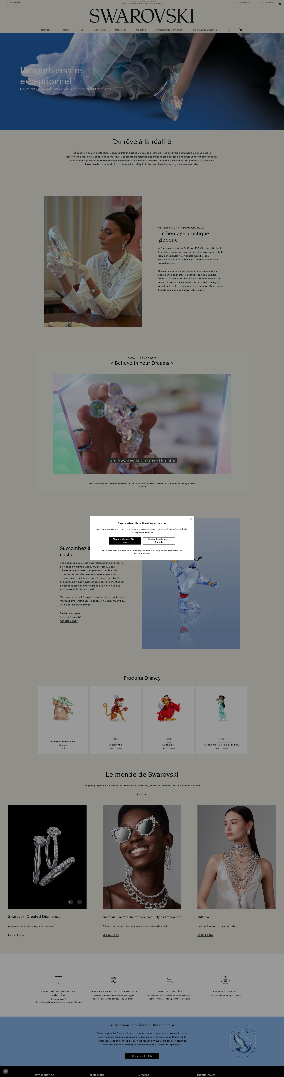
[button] (191, 519)
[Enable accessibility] (5, 1071)
